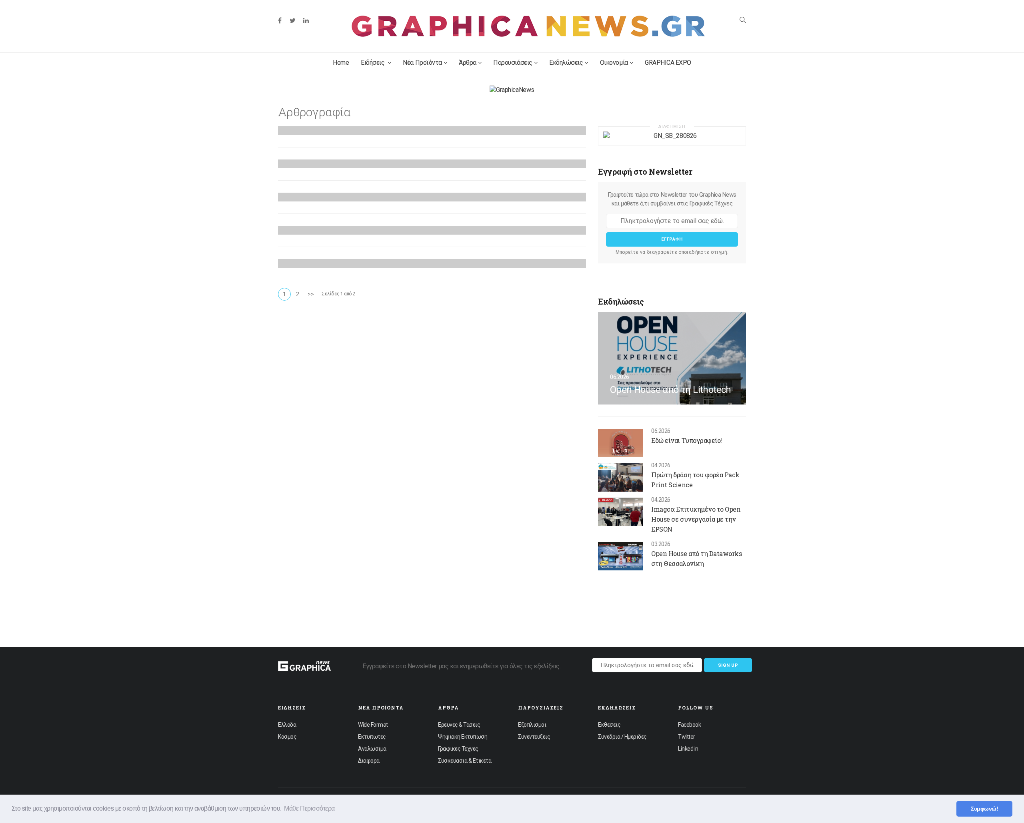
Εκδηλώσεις (566, 62)
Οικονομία (614, 62)
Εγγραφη (672, 239)
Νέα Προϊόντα (422, 62)
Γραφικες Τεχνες (458, 748)
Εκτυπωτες (372, 736)
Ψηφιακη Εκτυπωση (462, 736)
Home (341, 62)
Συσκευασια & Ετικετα (464, 760)
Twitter (686, 736)
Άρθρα (467, 62)
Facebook (689, 724)
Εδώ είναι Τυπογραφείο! (686, 440)
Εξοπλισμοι (532, 724)
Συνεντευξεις (534, 736)
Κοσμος (287, 736)
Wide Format (373, 724)
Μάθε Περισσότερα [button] (309, 808)
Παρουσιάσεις (512, 62)
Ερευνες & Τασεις (459, 724)
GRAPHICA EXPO (668, 62)
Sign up (728, 665)
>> (311, 294)
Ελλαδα (287, 724)
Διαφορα (369, 760)
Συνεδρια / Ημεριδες (622, 736)
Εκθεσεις (609, 724)
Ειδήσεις (373, 62)
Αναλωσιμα (372, 748)
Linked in (688, 748)
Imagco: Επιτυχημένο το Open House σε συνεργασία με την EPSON (695, 519)
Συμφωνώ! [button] (984, 808)
